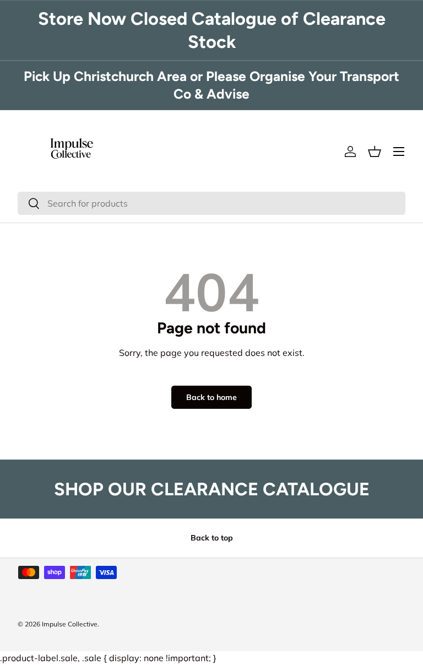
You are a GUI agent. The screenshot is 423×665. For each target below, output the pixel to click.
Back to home (211, 397)
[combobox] (211, 203)
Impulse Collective (69, 624)
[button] (374, 151)
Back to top (212, 538)
